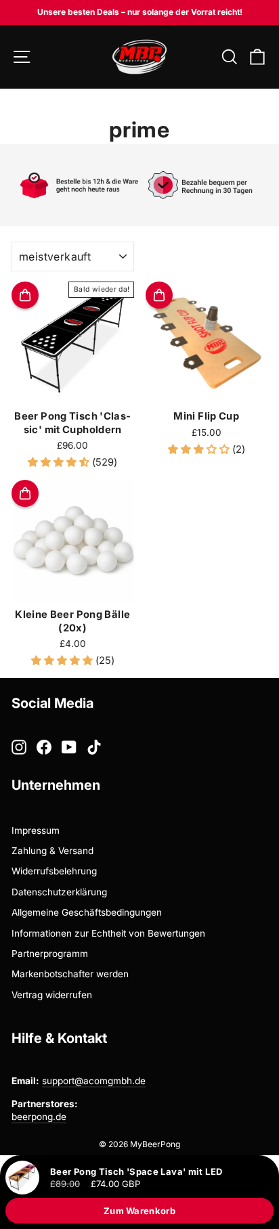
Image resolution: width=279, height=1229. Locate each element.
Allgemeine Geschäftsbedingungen (87, 912)
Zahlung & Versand (52, 850)
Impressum (36, 830)
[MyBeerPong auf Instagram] (19, 747)
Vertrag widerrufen (52, 994)
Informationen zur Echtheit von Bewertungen (108, 933)
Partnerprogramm (50, 953)
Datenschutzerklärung (59, 892)
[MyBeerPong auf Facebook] (44, 747)
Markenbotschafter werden (70, 973)
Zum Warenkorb (139, 1210)
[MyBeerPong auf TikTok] (94, 747)
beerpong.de (39, 1116)
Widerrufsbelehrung (54, 871)
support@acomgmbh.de (94, 1080)
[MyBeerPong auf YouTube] (69, 747)
